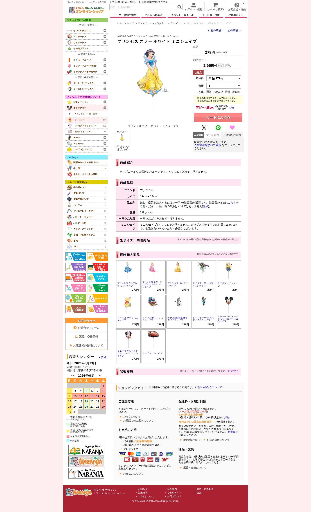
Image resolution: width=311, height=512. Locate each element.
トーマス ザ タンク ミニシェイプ (152, 319)
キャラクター (159, 23)
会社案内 (172, 489)
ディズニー (176, 23)
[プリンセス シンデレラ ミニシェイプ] (128, 270)
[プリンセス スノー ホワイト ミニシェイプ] (153, 120)
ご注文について (132, 416)
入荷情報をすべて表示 (207, 145)
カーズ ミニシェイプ (152, 353)
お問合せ (142, 489)
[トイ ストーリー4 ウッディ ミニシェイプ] (203, 305)
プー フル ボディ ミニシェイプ (127, 319)
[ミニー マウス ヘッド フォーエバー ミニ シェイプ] (128, 339)
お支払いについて (133, 473)
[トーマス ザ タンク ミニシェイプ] (153, 305)
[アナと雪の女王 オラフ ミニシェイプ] (178, 305)
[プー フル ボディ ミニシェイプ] (128, 305)
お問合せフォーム (88, 327)
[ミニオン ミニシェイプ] (228, 270)
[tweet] (204, 129)
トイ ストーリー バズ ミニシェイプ (203, 284)
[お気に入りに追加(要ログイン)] (232, 129)
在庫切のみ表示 (232, 135)
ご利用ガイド (174, 492)
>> (100, 375)
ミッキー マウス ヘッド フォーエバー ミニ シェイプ (228, 319)
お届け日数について (218, 439)
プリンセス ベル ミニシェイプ (178, 284)
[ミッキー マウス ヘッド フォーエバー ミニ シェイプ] (228, 305)
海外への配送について (209, 387)
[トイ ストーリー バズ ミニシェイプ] (203, 270)
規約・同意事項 (205, 489)
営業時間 (142, 492)
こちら (232, 202)
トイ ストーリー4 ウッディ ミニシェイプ (203, 319)
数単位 (200, 78)
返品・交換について (194, 467)
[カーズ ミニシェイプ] (153, 339)
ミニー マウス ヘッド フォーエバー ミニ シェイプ (127, 353)
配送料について (192, 439)
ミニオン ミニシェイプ (228, 284)
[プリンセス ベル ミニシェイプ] (178, 270)
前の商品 (216, 30)
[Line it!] (218, 129)
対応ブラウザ (174, 496)
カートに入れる (218, 117)
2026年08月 (87, 375)
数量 (201, 85)
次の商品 (233, 30)
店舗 (144, 2)
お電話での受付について (86, 345)
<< (73, 375)
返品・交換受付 (88, 336)
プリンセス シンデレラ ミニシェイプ (127, 284)
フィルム (143, 23)
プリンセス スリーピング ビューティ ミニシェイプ (152, 284)
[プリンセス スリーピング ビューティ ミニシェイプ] (153, 270)
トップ (125, 23)
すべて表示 (212, 135)
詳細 (103, 357)
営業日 (231, 431)
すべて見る (232, 370)
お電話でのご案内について (138, 420)
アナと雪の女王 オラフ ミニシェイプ (178, 319)
